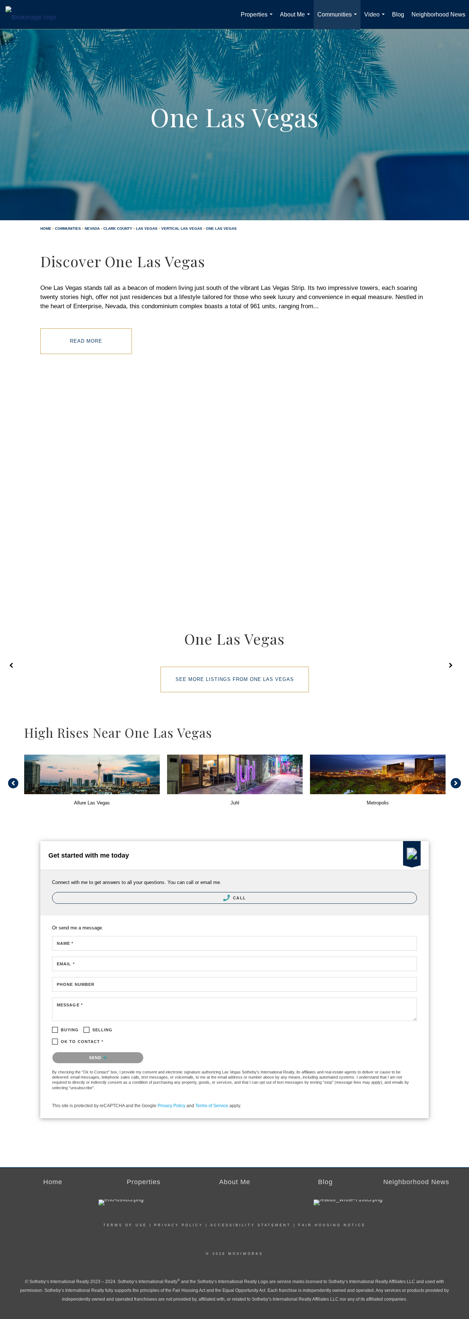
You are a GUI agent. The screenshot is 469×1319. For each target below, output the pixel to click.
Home (45, 228)
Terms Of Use (125, 1225)
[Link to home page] (34, 12)
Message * (70, 1005)
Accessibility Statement (250, 1225)
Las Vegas (147, 228)
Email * (66, 964)
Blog (398, 14)
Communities (338, 20)
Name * (65, 943)
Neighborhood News (438, 14)
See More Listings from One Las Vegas (235, 679)
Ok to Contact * (82, 1041)
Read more (86, 341)
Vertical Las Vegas (181, 228)
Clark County (117, 228)
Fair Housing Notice (332, 1225)
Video (376, 20)
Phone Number (76, 984)
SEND (96, 1057)
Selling (102, 1030)
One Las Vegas (221, 228)
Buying (70, 1030)
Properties (258, 20)
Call (239, 898)
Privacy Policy (171, 1105)
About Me (296, 20)
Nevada (92, 228)
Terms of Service (211, 1105)
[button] (13, 783)
